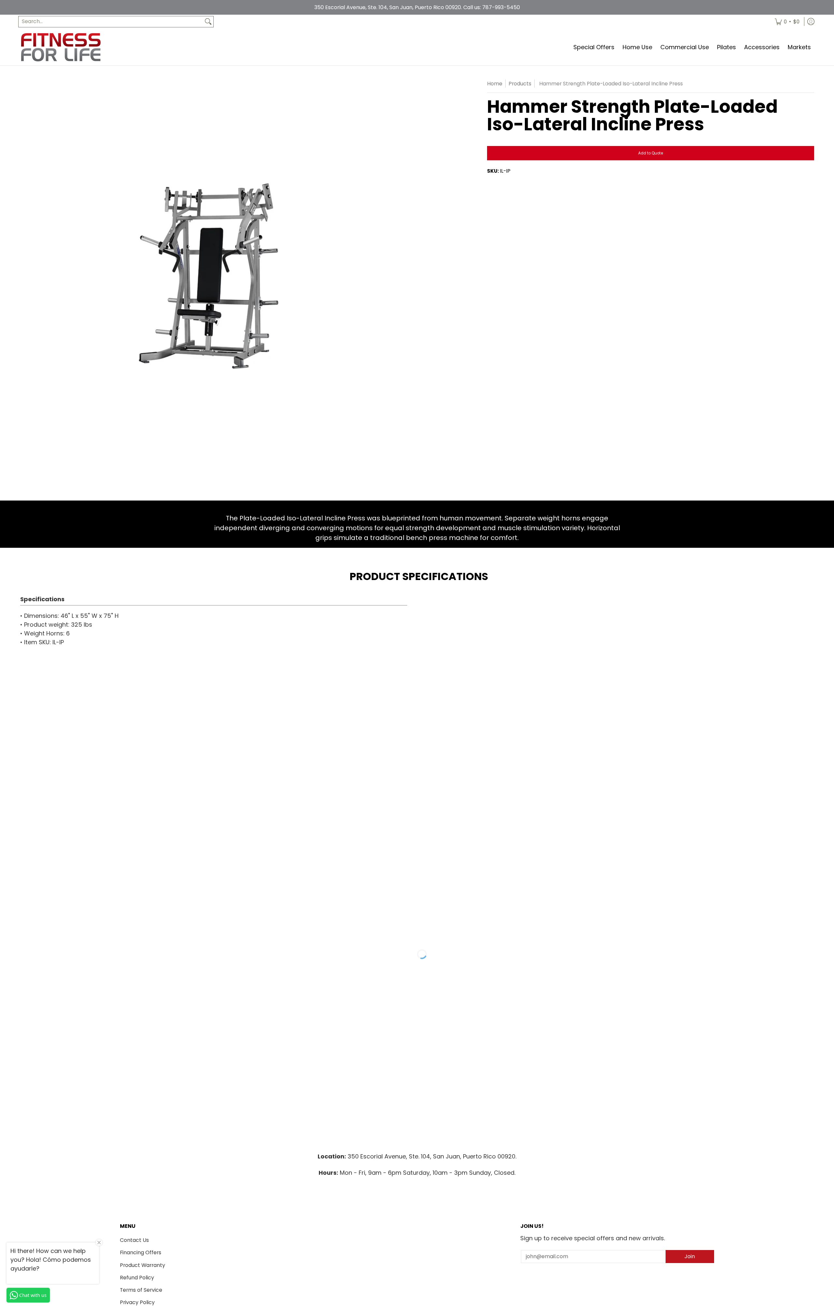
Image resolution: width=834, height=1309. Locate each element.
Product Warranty (142, 1265)
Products (520, 83)
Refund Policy (137, 1277)
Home (494, 83)
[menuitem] (787, 22)
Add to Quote (650, 153)
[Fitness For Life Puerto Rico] (60, 47)
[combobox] (111, 21)
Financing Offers (140, 1252)
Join (689, 1256)
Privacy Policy (137, 1302)
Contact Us (134, 1240)
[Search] (208, 21)
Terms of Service (141, 1290)
